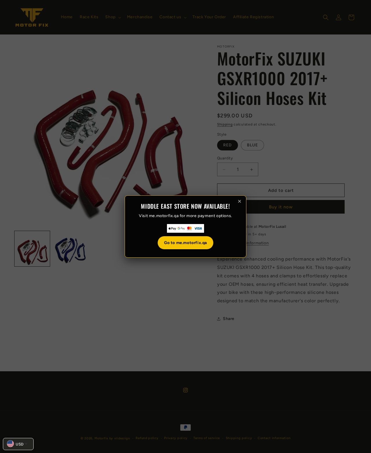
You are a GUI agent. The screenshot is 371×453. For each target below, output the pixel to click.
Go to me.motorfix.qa (185, 242)
